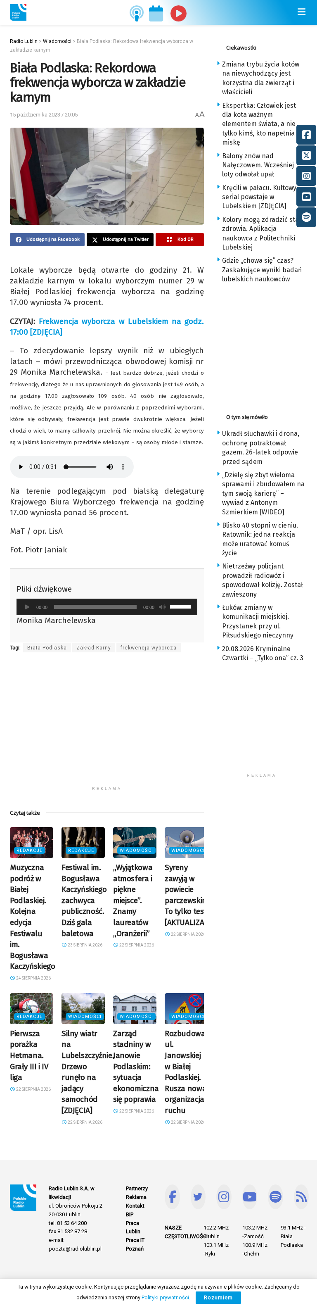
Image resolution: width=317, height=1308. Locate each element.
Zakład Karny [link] (93, 648)
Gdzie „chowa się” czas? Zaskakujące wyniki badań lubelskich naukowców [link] (262, 270)
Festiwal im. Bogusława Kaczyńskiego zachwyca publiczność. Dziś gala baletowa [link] (84, 900)
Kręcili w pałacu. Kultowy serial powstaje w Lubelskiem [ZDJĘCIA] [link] (259, 197)
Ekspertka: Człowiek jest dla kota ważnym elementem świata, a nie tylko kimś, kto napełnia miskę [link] (259, 124)
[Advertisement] (107, 724)
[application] (107, 607)
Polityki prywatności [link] (165, 1297)
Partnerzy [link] (137, 1188)
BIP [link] (129, 1214)
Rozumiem (218, 1297)
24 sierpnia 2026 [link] (33, 978)
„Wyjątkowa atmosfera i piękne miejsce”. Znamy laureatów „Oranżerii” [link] (132, 900)
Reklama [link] (136, 1197)
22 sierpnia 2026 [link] (136, 945)
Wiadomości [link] (136, 850)
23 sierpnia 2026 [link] (84, 945)
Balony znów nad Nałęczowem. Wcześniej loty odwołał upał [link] (258, 165)
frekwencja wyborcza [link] (149, 648)
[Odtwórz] (27, 607)
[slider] (181, 606)
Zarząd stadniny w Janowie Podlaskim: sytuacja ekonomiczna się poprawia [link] (136, 1066)
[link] (18, 12)
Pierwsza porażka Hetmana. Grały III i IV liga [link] (29, 1055)
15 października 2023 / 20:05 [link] (44, 115)
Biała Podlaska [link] (47, 648)
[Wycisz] (162, 607)
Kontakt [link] (135, 1206)
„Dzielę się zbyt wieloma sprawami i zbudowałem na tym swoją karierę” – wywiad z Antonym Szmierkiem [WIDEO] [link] (263, 493)
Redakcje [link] (30, 850)
